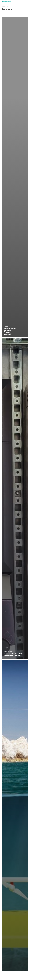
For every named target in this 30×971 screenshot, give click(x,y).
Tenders (6, 326)
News (5, 651)
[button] (28, 1)
